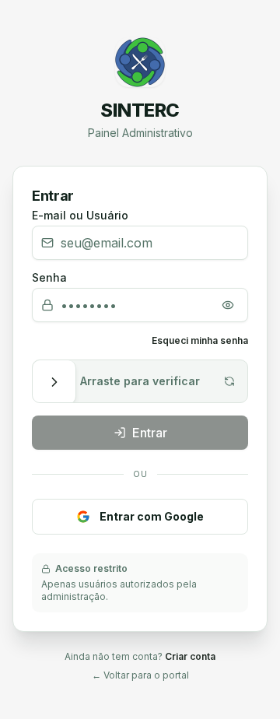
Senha (49, 277)
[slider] (54, 382)
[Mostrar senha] (228, 305)
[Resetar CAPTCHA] (229, 381)
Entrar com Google (152, 516)
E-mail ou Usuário (80, 215)
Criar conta (190, 656)
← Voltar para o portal (140, 675)
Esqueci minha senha (200, 340)
